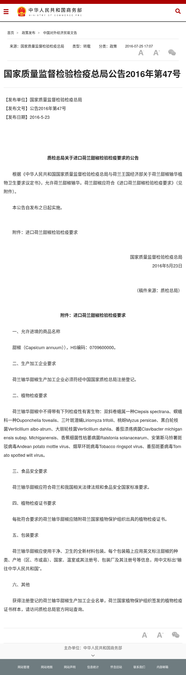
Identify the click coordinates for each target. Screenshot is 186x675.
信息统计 (93, 667)
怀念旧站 (116, 667)
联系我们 (139, 667)
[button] (178, 11)
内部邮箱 (162, 667)
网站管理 (23, 667)
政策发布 (28, 32)
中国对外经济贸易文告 (60, 32)
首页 (10, 32)
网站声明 (70, 667)
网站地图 (47, 667)
